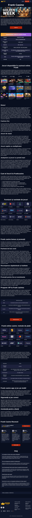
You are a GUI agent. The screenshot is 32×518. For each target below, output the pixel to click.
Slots (27, 76)
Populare (3, 76)
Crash (19, 76)
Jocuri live (11, 76)
